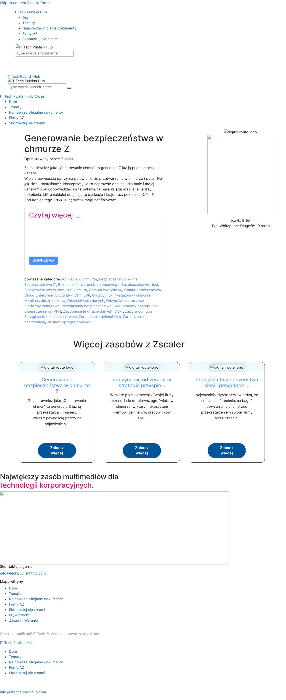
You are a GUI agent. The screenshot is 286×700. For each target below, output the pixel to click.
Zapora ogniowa (139, 311)
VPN (57, 311)
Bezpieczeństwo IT (40, 284)
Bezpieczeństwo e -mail (119, 279)
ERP (87, 295)
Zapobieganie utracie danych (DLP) (93, 311)
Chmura (80, 290)
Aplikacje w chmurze (79, 279)
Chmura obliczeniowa (142, 290)
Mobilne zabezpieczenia (44, 300)
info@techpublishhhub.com (23, 573)
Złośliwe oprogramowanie (69, 322)
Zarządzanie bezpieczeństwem (50, 316)
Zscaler (67, 159)
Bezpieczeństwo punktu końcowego (89, 284)
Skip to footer (39, 2)
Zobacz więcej (57, 450)
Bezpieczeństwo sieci (140, 284)
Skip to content (13, 2)
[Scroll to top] (2, 697)
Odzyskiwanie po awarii (126, 300)
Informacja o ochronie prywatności (86, 246)
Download (43, 260)
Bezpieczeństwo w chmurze (48, 290)
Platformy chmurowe (42, 306)
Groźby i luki (103, 295)
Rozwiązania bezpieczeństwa (86, 306)
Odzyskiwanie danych (85, 300)
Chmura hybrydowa (105, 290)
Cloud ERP (63, 295)
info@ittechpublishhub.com (23, 692)
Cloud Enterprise (38, 295)
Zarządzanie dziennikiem (100, 316)
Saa (117, 306)
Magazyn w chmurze (133, 295)
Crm (78, 295)
